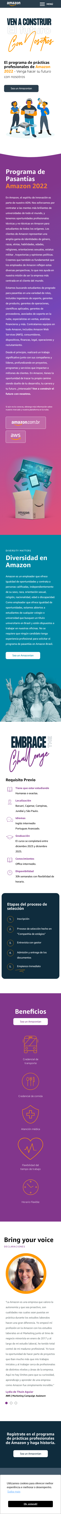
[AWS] (16, 437)
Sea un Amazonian (21, 88)
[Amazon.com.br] (26, 423)
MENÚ (50, 4)
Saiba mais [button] (13, 1491)
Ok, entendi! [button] (30, 1504)
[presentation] (6, 1403)
